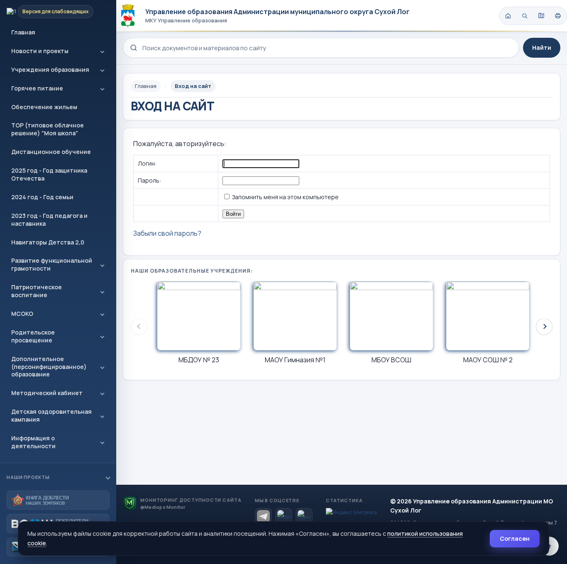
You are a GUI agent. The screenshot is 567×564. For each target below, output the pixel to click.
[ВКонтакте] (283, 516)
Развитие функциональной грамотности (51, 264)
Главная (23, 32)
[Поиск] (525, 16)
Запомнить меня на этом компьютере (285, 197)
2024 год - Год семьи (42, 197)
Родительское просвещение (33, 336)
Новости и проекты (39, 51)
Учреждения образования (50, 69)
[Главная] (508, 16)
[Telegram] (263, 516)
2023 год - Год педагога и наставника (49, 219)
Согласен (515, 538)
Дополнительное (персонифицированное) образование (49, 366)
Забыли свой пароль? (167, 233)
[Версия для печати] (558, 16)
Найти (541, 47)
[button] (544, 326)
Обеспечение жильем (44, 107)
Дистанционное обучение (51, 152)
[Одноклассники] (304, 516)
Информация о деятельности (33, 442)
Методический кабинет (47, 393)
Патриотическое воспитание (36, 291)
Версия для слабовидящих (55, 11)
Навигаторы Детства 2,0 (47, 242)
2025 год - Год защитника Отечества (49, 174)
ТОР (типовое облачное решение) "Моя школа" (47, 129)
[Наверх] (549, 546)
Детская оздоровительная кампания (51, 415)
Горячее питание (37, 88)
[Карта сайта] (541, 16)
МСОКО (22, 313)
